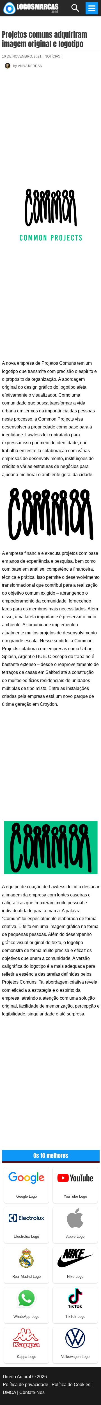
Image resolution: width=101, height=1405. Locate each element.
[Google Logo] (26, 1177)
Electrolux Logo (26, 1236)
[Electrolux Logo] (26, 1217)
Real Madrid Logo (26, 1276)
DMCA (9, 1392)
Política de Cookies (71, 1384)
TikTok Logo (75, 1316)
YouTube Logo (75, 1196)
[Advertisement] (50, 131)
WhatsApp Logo (26, 1316)
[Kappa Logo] (26, 1337)
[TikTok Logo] (75, 1297)
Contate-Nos (32, 1392)
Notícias (52, 56)
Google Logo (26, 1196)
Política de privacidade (25, 1384)
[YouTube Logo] (75, 1177)
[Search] (75, 10)
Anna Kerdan (30, 66)
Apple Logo (75, 1236)
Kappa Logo (26, 1357)
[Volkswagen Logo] (75, 1337)
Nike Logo (75, 1276)
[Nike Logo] (75, 1257)
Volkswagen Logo (75, 1357)
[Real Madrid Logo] (26, 1257)
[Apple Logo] (75, 1217)
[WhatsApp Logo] (26, 1297)
